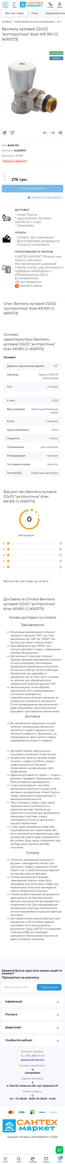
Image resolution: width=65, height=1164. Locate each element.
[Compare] (5, 133)
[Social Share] (60, 133)
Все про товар (14, 13)
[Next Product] (53, 133)
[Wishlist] (12, 133)
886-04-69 (35, 1055)
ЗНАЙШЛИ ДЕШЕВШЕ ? (46, 197)
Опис (34, 13)
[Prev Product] (45, 133)
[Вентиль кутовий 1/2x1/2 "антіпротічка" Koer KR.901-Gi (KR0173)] (32, 87)
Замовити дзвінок (31, 285)
